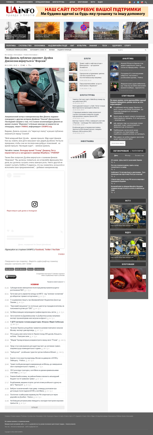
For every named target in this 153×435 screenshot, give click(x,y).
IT (74, 416)
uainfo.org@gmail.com (31, 426)
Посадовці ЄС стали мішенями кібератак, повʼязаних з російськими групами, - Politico (132, 75)
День (116, 155)
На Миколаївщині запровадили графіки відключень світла (33, 312)
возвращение (39, 269)
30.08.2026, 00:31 (78, 103)
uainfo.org (27, 424)
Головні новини (15, 416)
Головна (10, 2)
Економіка (39, 46)
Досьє (72, 2)
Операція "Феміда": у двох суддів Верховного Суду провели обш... (133, 36)
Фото (93, 2)
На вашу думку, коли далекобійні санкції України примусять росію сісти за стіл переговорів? (128, 102)
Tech (104, 46)
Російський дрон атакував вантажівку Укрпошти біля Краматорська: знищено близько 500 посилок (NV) (87, 129)
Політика (11, 46)
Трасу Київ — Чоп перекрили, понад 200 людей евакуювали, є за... (76, 36)
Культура (81, 46)
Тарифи (52, 50)
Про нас (7, 426)
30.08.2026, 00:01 (78, 110)
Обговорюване (121, 151)
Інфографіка (87, 141)
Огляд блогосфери (24, 2)
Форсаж (30, 269)
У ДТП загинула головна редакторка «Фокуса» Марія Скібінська (37, 322)
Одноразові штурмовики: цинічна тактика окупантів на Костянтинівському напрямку (92, 75)
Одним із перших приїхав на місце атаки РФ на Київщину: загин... (16, 36)
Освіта (66, 416)
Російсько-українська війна (16, 50)
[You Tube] (141, 2)
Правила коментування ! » (56, 282)
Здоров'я (117, 46)
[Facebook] (133, 2)
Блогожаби (83, 2)
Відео (100, 2)
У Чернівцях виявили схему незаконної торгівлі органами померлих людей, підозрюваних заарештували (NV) (87, 114)
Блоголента (112, 416)
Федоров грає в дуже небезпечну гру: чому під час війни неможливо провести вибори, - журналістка (133, 86)
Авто (70, 416)
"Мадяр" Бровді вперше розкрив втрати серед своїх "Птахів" (34, 340)
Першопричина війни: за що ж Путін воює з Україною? (90, 85)
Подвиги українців (64, 50)
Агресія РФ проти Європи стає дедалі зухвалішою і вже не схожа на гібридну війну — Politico (133, 65)
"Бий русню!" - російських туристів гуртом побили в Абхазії (33, 352)
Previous (6, 32)
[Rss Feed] (129, 2)
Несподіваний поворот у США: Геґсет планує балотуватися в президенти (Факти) (89, 107)
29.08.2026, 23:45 (78, 118)
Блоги (87, 58)
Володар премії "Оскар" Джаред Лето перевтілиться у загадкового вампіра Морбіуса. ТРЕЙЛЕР (32, 151)
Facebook (39, 249)
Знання (92, 46)
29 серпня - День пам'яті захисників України (44, 36)
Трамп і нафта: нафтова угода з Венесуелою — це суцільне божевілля (91, 65)
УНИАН (24, 126)
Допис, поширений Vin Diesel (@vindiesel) (34, 244)
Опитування (128, 96)
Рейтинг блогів (121, 416)
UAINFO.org (46, 126)
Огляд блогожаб (43, 2)
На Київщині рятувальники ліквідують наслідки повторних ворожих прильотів (128, 224)
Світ (72, 46)
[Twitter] (137, 2)
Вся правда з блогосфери (13, 55)
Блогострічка (57, 2)
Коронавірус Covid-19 (38, 50)
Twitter (48, 249)
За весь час (139, 155)
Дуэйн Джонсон (20, 269)
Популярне (137, 151)
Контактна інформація (17, 426)
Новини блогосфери (30, 55)
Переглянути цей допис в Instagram (22, 211)
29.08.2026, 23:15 (78, 133)
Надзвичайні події (57, 46)
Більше (35, 407)
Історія (61, 416)
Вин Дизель (9, 269)
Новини (35, 284)
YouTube (56, 249)
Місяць (128, 155)
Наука (56, 416)
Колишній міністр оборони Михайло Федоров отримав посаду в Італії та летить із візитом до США (127, 188)
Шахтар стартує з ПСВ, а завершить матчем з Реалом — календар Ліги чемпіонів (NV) (89, 122)
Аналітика (128, 58)
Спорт (127, 46)
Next (147, 32)
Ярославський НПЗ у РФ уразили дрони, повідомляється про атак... (104, 36)
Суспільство (25, 46)
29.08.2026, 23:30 (78, 125)
